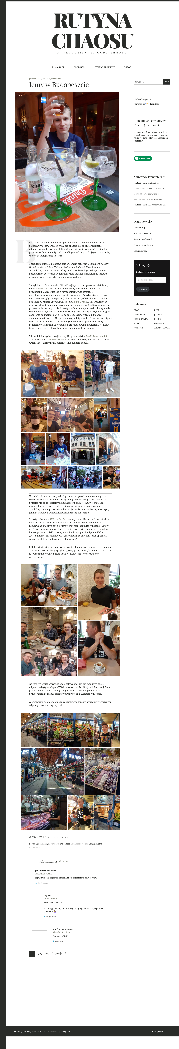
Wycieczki (138, 327)
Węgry (84, 843)
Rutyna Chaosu (92, 29)
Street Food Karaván (55, 339)
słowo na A (159, 323)
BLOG (136, 310)
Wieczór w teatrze (156, 188)
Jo (30, 78)
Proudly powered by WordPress (27, 1031)
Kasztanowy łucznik (156, 205)
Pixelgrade (65, 1031)
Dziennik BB (58, 67)
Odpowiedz (40, 886)
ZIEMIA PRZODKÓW (104, 67)
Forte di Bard (153, 183)
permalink (34, 847)
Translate (154, 104)
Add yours (63, 861)
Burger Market (40, 288)
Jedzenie (158, 314)
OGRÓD (127, 67)
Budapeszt (75, 843)
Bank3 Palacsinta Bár (97, 336)
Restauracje (56, 78)
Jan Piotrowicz (140, 183)
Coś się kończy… (141, 251)
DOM (156, 310)
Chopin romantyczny (143, 245)
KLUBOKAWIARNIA (143, 319)
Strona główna (157, 1031)
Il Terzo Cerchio (58, 519)
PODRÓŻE (79, 67)
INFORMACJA (140, 227)
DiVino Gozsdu (79, 301)
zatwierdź (143, 289)
